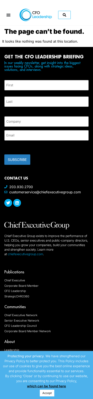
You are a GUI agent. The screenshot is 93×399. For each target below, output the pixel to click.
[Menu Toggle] (8, 15)
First (7, 93)
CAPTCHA (13, 146)
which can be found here (46, 386)
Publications (14, 271)
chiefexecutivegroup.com (25, 254)
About (9, 341)
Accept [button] (47, 393)
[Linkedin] (17, 203)
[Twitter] (8, 203)
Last (7, 109)
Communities (15, 306)
